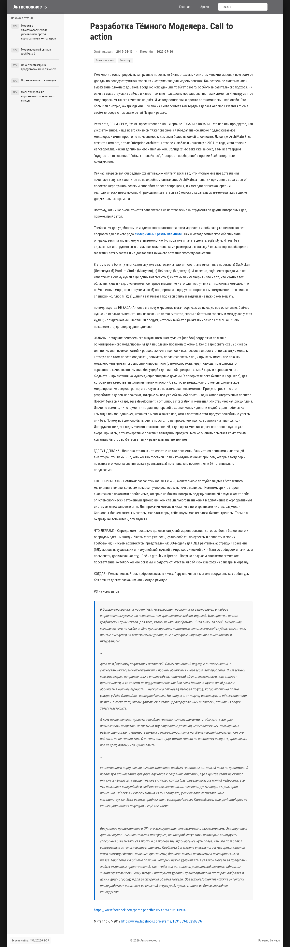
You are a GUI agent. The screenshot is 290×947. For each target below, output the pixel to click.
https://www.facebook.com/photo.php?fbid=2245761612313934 (139, 910)
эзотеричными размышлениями (158, 234)
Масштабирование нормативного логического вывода (37, 96)
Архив (204, 7)
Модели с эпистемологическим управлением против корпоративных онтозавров (38, 32)
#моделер (125, 60)
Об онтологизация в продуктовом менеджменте (38, 67)
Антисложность (30, 7)
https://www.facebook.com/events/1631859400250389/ (161, 921)
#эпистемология (105, 60)
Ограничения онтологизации (38, 80)
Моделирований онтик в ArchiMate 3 (36, 51)
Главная (184, 7)
